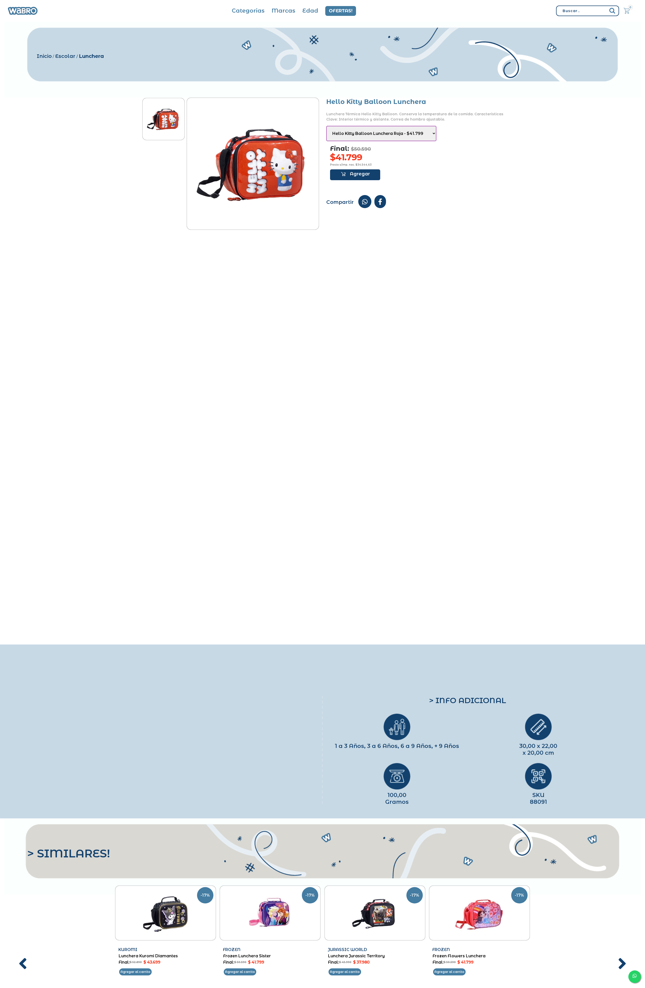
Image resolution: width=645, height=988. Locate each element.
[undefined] (253, 163)
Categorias (248, 10)
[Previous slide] (23, 963)
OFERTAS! (340, 11)
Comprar (355, 174)
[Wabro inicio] (23, 11)
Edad (310, 10)
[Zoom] (163, 119)
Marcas (283, 10)
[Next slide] (622, 963)
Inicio (44, 56)
